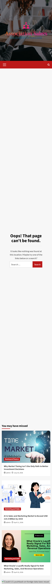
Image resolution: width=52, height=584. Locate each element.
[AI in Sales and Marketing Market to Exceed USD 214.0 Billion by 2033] (26, 496)
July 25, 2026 (18, 473)
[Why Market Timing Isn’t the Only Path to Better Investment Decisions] (26, 447)
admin (8, 473)
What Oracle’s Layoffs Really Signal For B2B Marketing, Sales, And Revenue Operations (24, 567)
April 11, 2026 (18, 522)
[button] (4, 64)
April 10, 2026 (18, 572)
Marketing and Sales (12, 509)
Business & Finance (12, 459)
